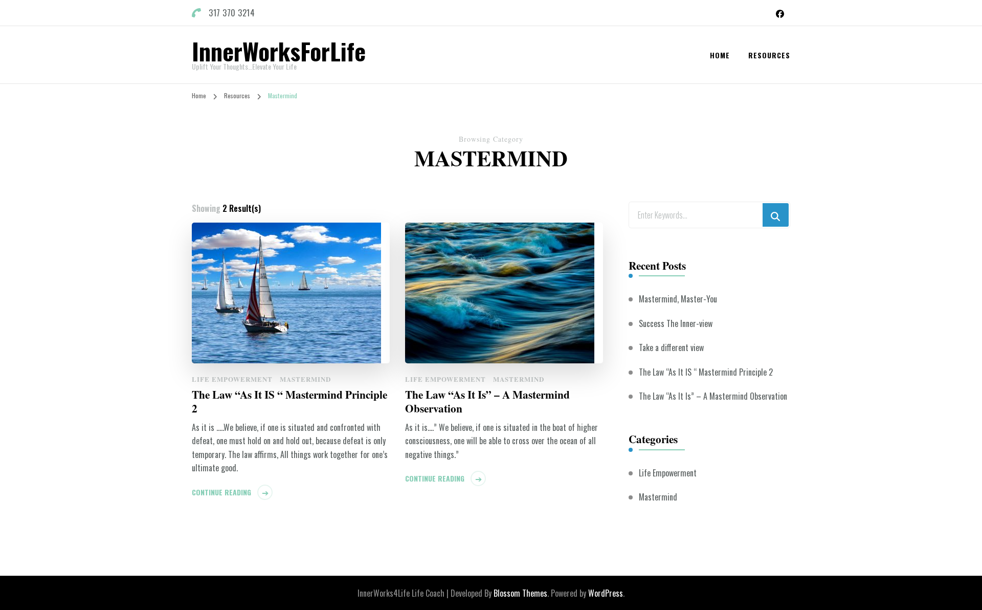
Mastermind (305, 379)
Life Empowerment (232, 379)
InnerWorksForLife (279, 50)
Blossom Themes (520, 593)
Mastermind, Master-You (678, 298)
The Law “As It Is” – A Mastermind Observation (487, 401)
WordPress (605, 593)
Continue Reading (221, 492)
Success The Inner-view (675, 323)
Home (720, 55)
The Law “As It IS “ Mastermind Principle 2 (289, 401)
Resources (769, 55)
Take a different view (671, 347)
